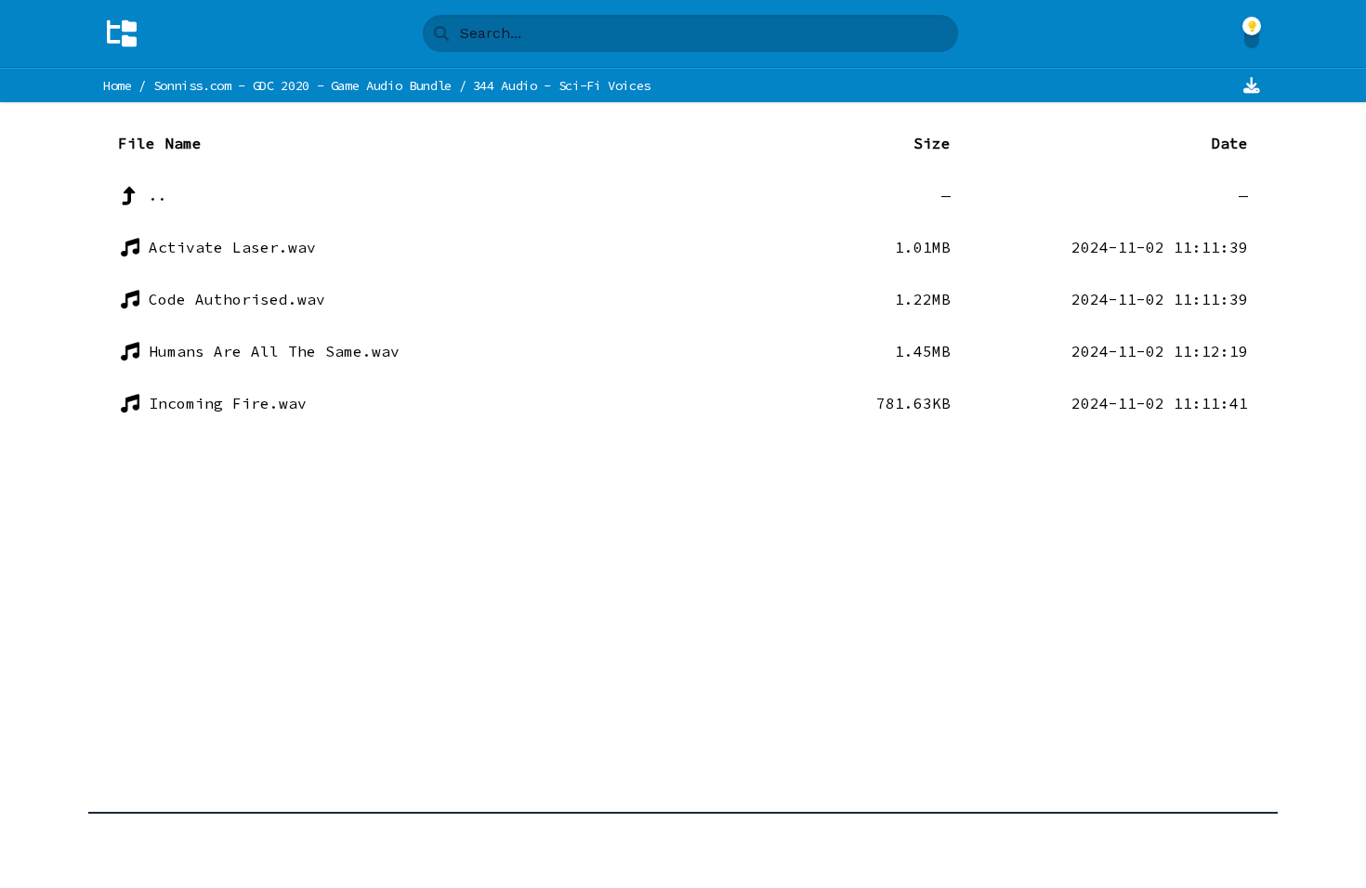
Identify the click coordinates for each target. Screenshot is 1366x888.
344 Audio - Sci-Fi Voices (561, 85)
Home (117, 85)
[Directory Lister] (121, 33)
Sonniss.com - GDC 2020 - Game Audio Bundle (302, 85)
